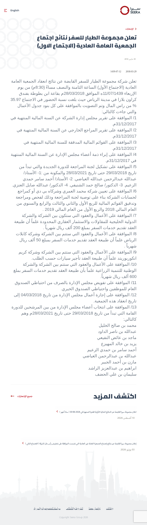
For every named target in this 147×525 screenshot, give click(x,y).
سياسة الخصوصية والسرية (47, 508)
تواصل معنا (94, 508)
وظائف (109, 508)
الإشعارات (129, 28)
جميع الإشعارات (25, 396)
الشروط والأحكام (74, 508)
